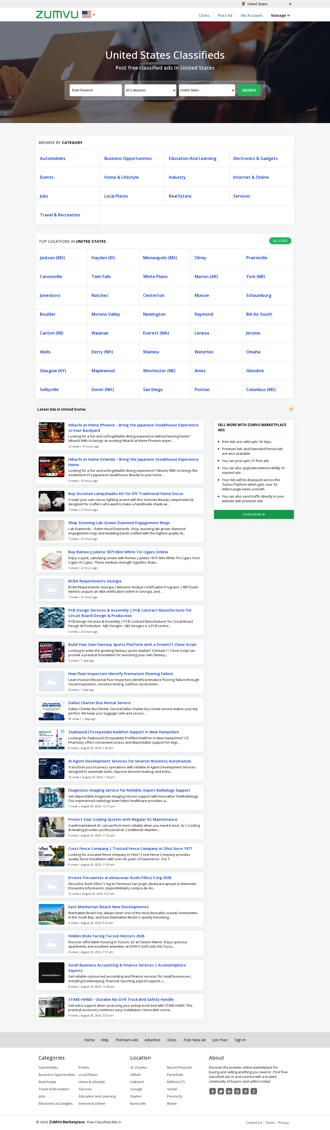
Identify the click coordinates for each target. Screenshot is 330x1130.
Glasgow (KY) (53, 370)
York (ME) (255, 276)
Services (241, 196)
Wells (45, 352)
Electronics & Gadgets (255, 158)
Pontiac (202, 389)
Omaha (253, 352)
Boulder (48, 314)
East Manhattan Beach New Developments (108, 906)
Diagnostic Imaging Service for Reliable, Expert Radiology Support (129, 790)
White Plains (155, 276)
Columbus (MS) (261, 389)
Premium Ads (127, 1040)
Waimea (151, 352)
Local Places (116, 196)
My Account (252, 15)
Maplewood (103, 370)
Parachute (175, 1074)
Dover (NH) (103, 389)
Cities (204, 15)
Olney (201, 258)
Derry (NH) (102, 352)
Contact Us (254, 1122)
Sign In (240, 1040)
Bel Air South (259, 314)
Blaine (172, 1103)
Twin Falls (101, 276)
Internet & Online (251, 177)
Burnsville (138, 1103)
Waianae (100, 333)
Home (89, 1040)
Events (47, 177)
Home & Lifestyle (121, 177)
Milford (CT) (176, 1081)
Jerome (253, 333)
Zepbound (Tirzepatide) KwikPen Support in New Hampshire (123, 731)
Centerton (153, 295)
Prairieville (256, 258)
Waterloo (204, 352)
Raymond (204, 314)
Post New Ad (194, 1040)
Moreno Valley (106, 314)
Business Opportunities (128, 158)
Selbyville (49, 389)
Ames (200, 370)
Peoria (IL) (174, 1096)
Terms (270, 1122)
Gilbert (135, 1074)
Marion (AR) (206, 276)
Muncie (202, 295)
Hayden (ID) (103, 258)
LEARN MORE (252, 514)
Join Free (220, 1040)
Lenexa (202, 333)
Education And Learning (192, 158)
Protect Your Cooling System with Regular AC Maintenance (122, 819)
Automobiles (52, 158)
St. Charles (138, 1067)
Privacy (283, 1122)
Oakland (137, 1081)
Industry (177, 177)
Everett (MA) (156, 333)
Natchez (100, 295)
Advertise (152, 1040)
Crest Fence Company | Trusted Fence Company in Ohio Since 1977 (130, 848)
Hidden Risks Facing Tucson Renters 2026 (106, 935)
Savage (136, 1089)
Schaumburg (258, 295)
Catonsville (51, 276)
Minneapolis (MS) (160, 258)
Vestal (172, 1089)
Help (105, 1040)
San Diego (153, 389)
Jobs (44, 196)
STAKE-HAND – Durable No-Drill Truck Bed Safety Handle (121, 999)
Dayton (136, 1096)
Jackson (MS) (52, 258)
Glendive (255, 370)
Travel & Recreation (60, 215)
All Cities (280, 241)
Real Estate (180, 196)
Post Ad (225, 15)
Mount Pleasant (179, 1067)
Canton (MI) (51, 333)
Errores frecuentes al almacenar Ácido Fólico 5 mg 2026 (119, 877)
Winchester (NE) (159, 370)
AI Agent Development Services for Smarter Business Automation (129, 760)
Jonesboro (50, 295)
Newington (154, 314)
